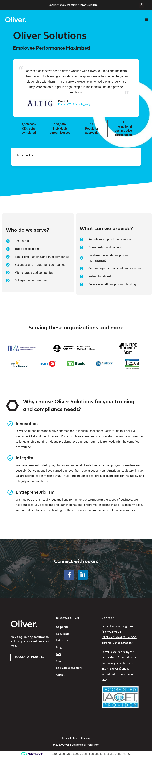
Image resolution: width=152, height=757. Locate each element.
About (59, 661)
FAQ (58, 654)
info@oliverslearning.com (117, 626)
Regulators (63, 633)
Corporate (62, 627)
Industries (62, 640)
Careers (61, 674)
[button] (29, 657)
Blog (59, 647)
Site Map (85, 738)
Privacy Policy (69, 738)
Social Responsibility (69, 668)
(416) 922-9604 (111, 631)
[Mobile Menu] (148, 19)
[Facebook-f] (69, 575)
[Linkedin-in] (83, 575)
